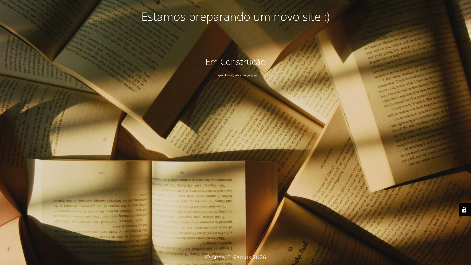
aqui (254, 75)
